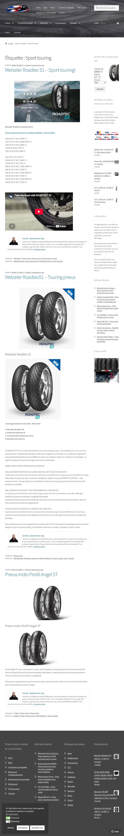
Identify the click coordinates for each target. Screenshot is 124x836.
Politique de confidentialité (46, 13)
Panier (52, 8)
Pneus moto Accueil (49, 258)
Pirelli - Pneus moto (21, 713)
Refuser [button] (11, 828)
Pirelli (70, 800)
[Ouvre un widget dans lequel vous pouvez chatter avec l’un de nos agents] (115, 832)
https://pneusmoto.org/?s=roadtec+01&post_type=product (30, 132)
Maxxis (70, 781)
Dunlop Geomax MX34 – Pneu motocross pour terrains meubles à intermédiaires (108, 299)
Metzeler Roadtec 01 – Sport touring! (40, 70)
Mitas (70, 795)
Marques (73, 23)
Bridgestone (73, 758)
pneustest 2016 (37, 558)
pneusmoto (34, 261)
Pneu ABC (44, 23)
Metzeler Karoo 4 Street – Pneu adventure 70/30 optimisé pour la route (106, 290)
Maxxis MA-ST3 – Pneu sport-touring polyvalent (108, 322)
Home (38, 8)
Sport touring (57, 261)
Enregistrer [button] (22, 828)
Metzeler (27, 558)
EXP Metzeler (18, 558)
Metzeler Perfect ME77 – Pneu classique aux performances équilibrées (108, 339)
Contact (62, 13)
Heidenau (71, 777)
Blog (45, 8)
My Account (13, 784)
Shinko (70, 805)
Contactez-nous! (39, 249)
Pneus (7, 23)
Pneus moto (36, 258)
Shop (10, 758)
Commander (60, 23)
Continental (73, 763)
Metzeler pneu (19, 261)
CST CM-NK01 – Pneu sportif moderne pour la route (107, 316)
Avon (70, 753)
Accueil (10, 43)
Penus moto (30, 716)
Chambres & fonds (25, 23)
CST (69, 767)
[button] (8, 818)
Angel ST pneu (19, 716)
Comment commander (66, 8)
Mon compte (82, 8)
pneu (27, 261)
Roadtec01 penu (45, 261)
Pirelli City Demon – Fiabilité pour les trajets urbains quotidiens (107, 330)
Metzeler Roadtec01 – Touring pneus (40, 277)
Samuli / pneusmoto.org (35, 65)
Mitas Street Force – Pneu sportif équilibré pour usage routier (107, 308)
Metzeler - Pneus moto (22, 258)
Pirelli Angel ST (41, 716)
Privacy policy (13, 789)
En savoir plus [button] (12, 814)
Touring (71, 558)
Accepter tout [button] (37, 828)
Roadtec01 (48, 558)
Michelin (71, 791)
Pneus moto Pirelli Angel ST (31, 574)
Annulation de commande (19, 779)
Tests (7, 32)
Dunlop (71, 772)
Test (65, 558)
